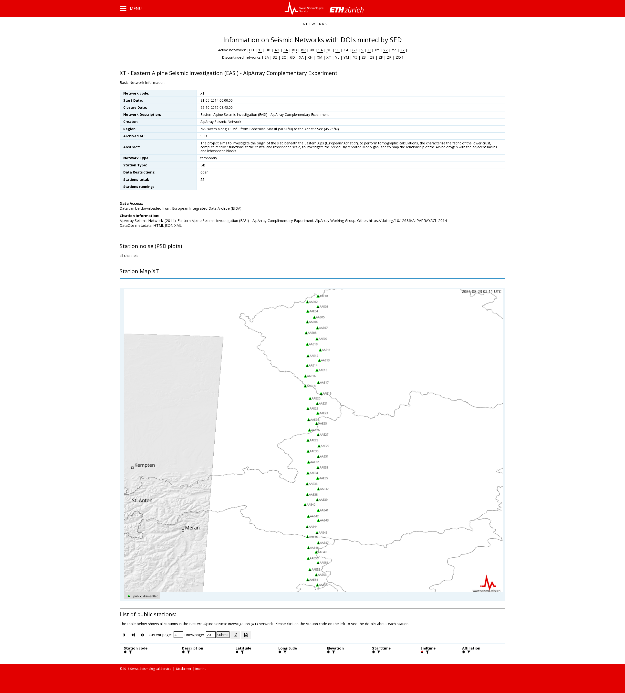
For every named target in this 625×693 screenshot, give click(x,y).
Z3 (364, 57)
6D (292, 57)
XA (301, 57)
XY (377, 49)
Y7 (385, 49)
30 (268, 49)
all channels (129, 255)
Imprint (200, 668)
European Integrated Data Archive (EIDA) (206, 208)
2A (266, 57)
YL (337, 57)
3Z (275, 57)
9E (328, 49)
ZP (389, 57)
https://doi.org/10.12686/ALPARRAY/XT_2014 (408, 220)
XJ (369, 49)
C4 (346, 49)
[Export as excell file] (235, 635)
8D (294, 49)
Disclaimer (183, 668)
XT (328, 57)
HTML (158, 225)
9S (337, 49)
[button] (131, 8)
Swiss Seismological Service (150, 668)
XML (178, 225)
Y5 (355, 57)
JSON (169, 225)
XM (319, 57)
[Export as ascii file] (246, 635)
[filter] (130, 652)
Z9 (372, 57)
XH (310, 57)
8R (303, 49)
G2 (354, 49)
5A (285, 49)
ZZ (402, 49)
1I (260, 49)
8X (312, 49)
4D (276, 49)
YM (346, 57)
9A (320, 49)
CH (252, 49)
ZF (381, 57)
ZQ (398, 57)
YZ (394, 49)
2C (283, 57)
